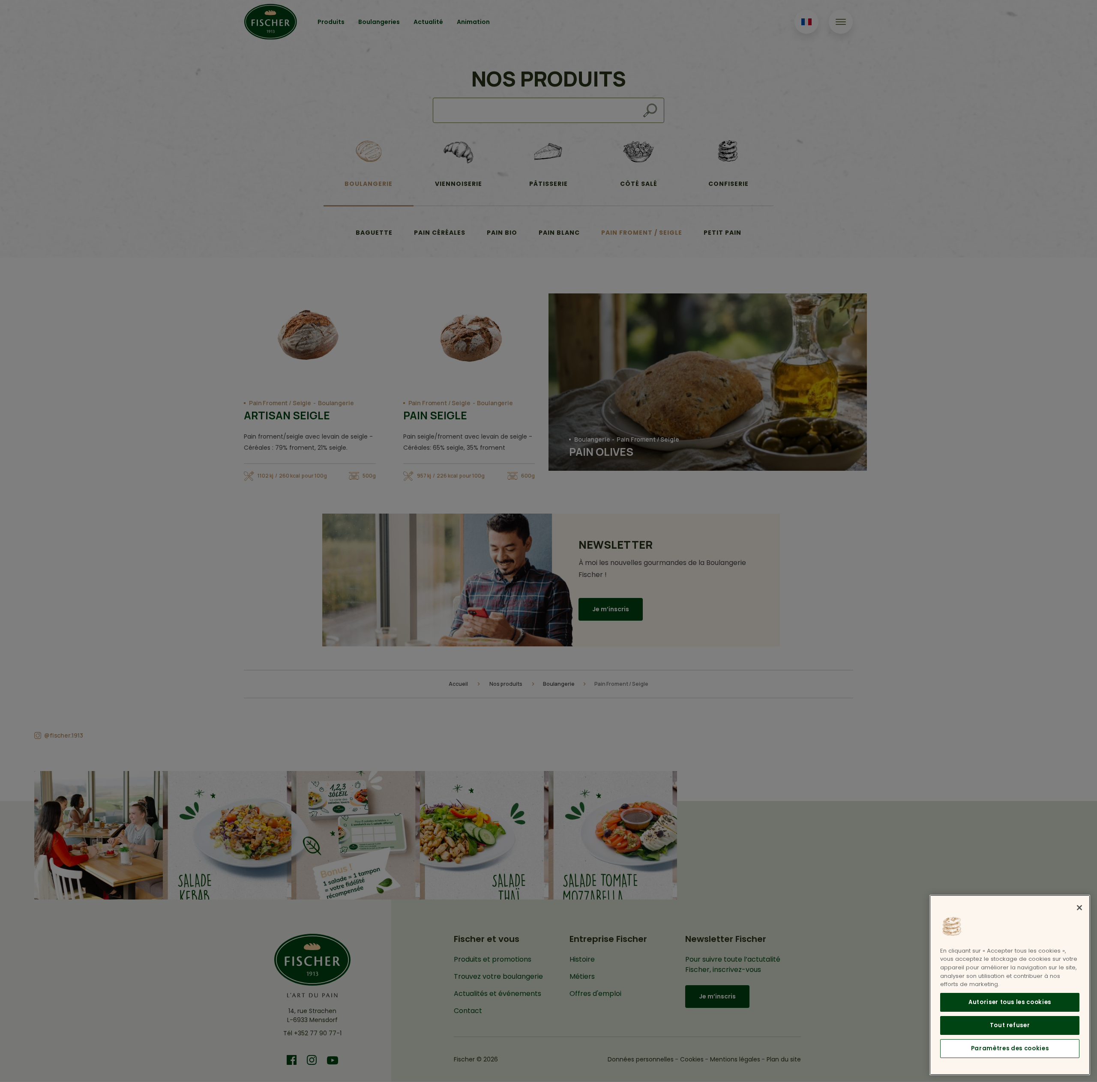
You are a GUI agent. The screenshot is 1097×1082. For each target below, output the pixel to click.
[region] (1009, 985)
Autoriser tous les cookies (1009, 1002)
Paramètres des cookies (1010, 1048)
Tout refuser (1010, 1025)
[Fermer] (1079, 907)
